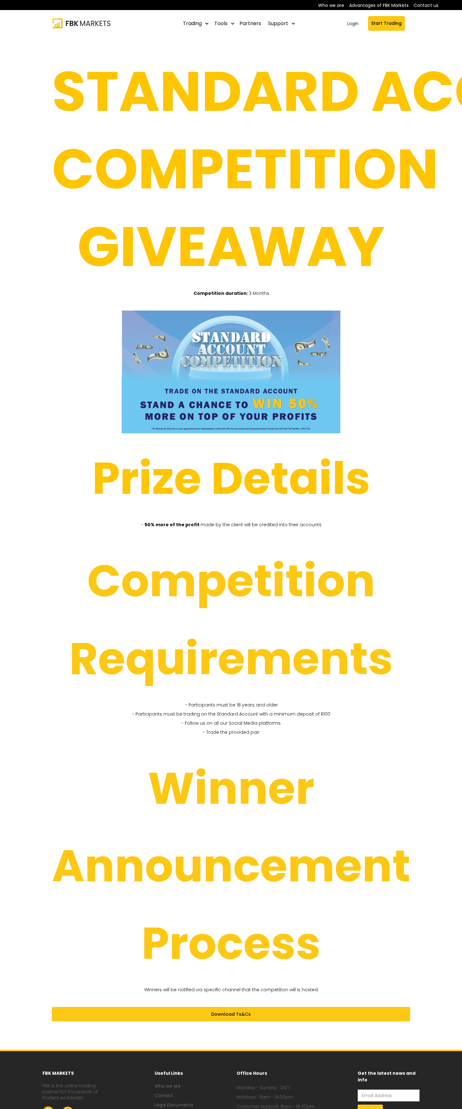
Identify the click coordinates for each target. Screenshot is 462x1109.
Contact (164, 1095)
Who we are (331, 5)
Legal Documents (174, 1105)
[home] (83, 23)
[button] (195, 23)
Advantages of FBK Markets (379, 5)
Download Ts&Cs (231, 1014)
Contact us (426, 5)
